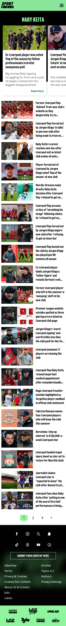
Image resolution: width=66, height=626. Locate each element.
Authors (46, 576)
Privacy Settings (51, 582)
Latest (8, 598)
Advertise (10, 565)
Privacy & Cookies (15, 576)
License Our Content (17, 582)
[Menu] (61, 5)
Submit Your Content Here (33, 555)
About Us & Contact (17, 587)
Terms (8, 571)
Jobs (7, 592)
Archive (46, 565)
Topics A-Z (47, 571)
